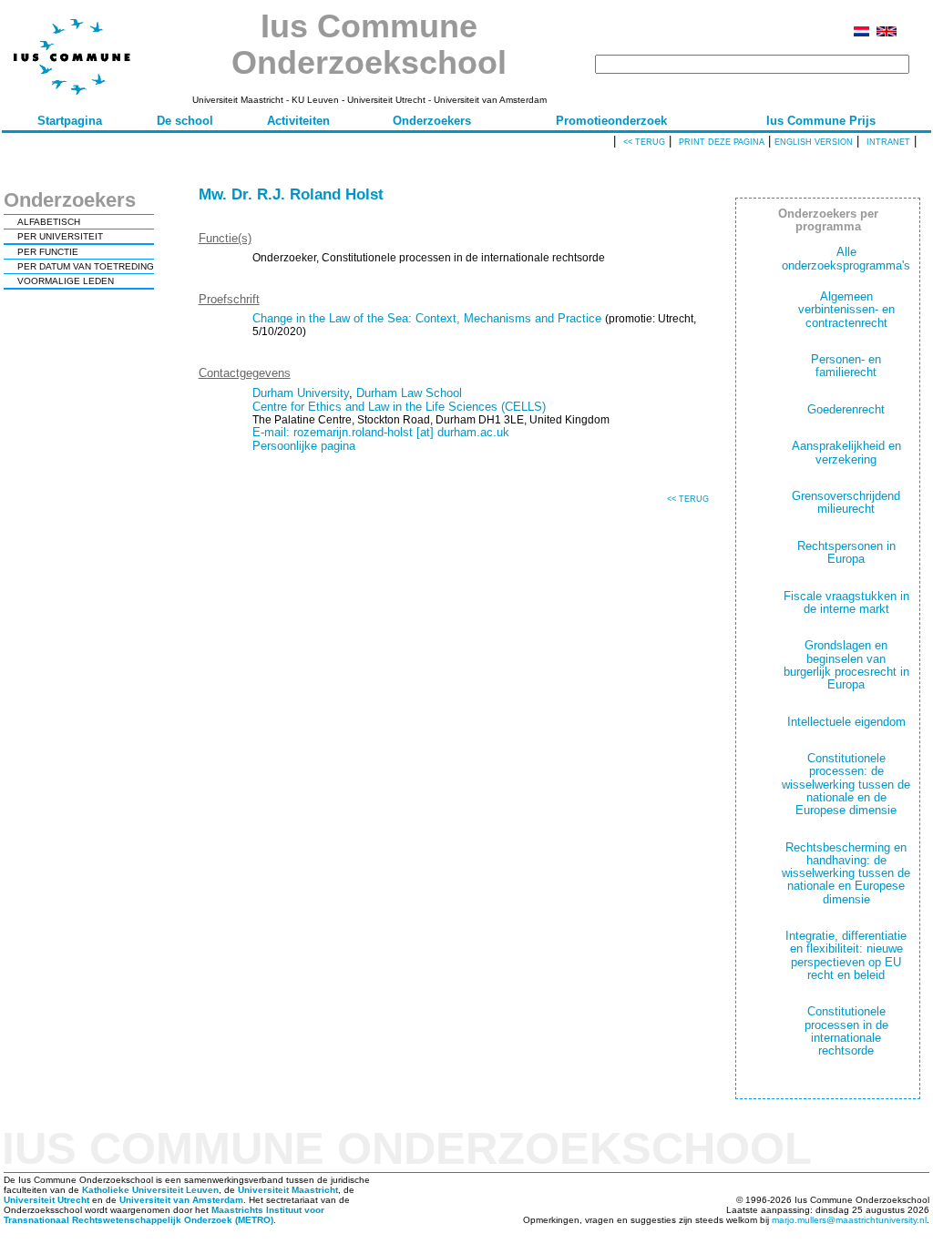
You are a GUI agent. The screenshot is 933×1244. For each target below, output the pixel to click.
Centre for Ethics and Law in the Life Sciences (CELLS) (399, 406)
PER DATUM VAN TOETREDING (85, 266)
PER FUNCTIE (47, 252)
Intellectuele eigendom (846, 722)
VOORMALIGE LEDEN (65, 281)
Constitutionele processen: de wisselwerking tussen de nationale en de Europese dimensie (846, 784)
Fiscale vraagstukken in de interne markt (846, 602)
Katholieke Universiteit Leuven (150, 1190)
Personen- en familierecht (846, 365)
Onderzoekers (432, 120)
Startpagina (69, 120)
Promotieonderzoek (611, 120)
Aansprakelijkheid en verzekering (846, 452)
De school (185, 120)
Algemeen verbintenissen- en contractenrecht (846, 310)
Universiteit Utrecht (46, 1200)
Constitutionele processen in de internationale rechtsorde (846, 1030)
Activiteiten (298, 120)
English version (813, 142)
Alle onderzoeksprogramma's (846, 258)
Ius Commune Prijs (821, 120)
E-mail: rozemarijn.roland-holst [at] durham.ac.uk (380, 432)
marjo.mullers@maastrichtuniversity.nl (849, 1220)
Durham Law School (409, 393)
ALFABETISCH (48, 222)
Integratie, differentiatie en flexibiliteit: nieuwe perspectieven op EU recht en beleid (846, 955)
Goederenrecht (846, 409)
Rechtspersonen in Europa (846, 552)
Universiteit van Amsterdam (181, 1200)
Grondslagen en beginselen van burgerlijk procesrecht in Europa (846, 664)
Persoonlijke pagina (303, 446)
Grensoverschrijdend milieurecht (846, 502)
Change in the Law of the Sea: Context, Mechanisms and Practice (426, 318)
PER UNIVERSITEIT (60, 236)
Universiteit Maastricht (288, 1190)
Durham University (300, 393)
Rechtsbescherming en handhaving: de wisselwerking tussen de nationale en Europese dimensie (846, 873)
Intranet (888, 142)
